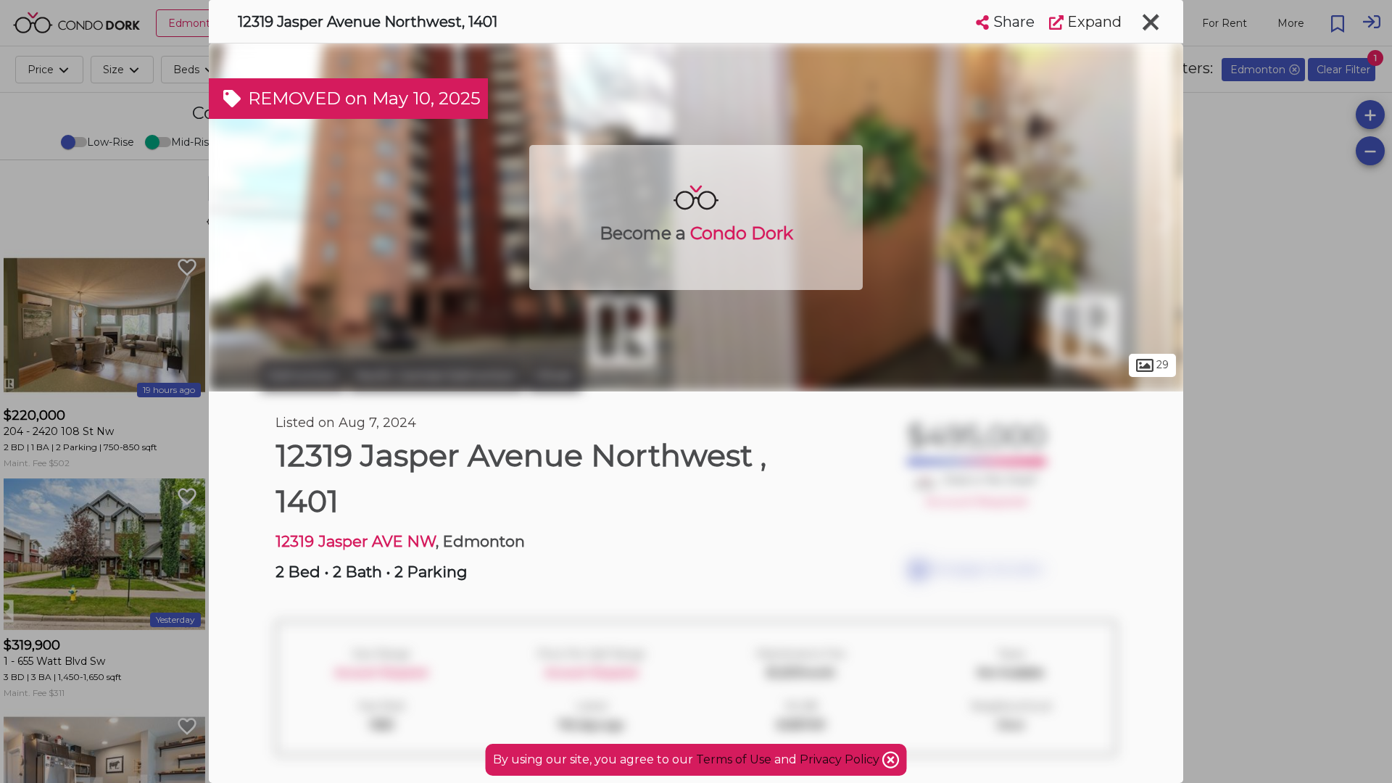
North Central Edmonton (436, 376)
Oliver (554, 376)
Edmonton (303, 376)
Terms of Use (733, 759)
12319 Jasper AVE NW (356, 541)
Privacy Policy (841, 759)
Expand (1093, 21)
